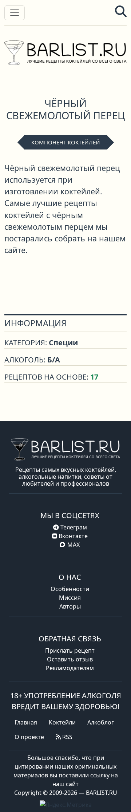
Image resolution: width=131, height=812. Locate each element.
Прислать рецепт (70, 650)
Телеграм (73, 527)
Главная (26, 722)
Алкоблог (100, 722)
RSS (66, 737)
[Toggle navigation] (14, 12)
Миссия (70, 598)
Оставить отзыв (70, 659)
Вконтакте (72, 536)
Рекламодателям (70, 668)
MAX (73, 545)
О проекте (29, 737)
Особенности (70, 589)
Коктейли (62, 722)
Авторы (70, 606)
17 (94, 377)
